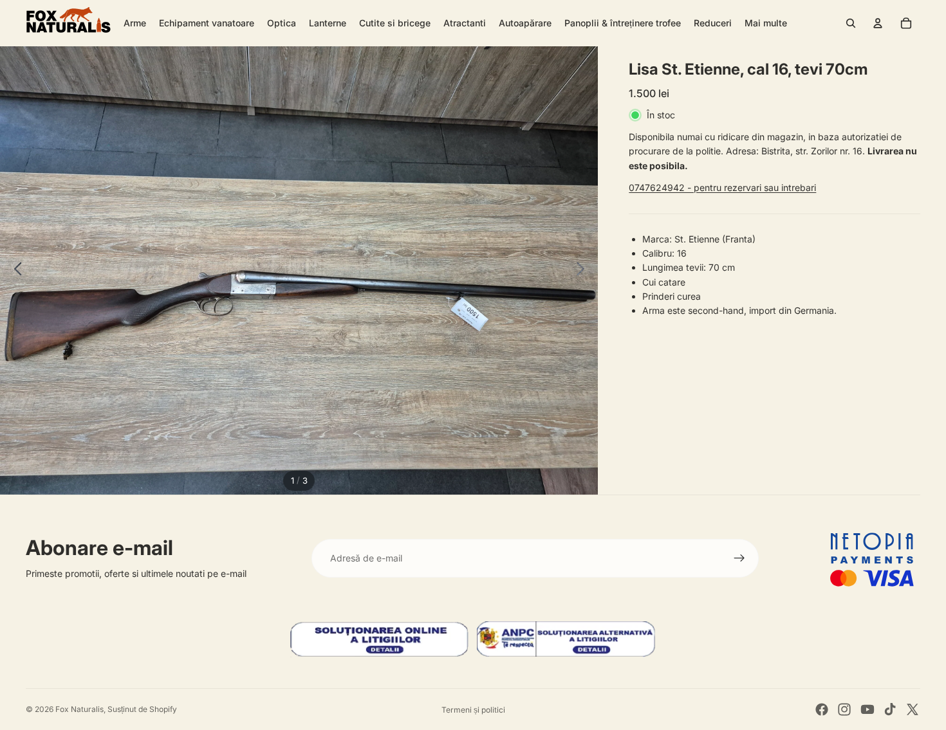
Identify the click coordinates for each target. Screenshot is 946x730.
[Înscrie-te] (739, 558)
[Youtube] (867, 709)
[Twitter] (912, 709)
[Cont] (878, 23)
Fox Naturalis (79, 709)
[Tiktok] (890, 709)
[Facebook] (822, 709)
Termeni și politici (473, 710)
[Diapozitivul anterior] (14, 271)
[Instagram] (844, 709)
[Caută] (851, 23)
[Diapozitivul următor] (584, 271)
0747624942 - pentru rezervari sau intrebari (722, 187)
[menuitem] (765, 23)
